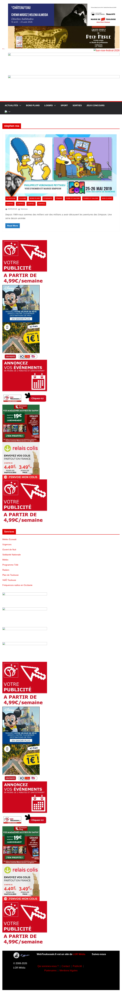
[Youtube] (96, 974)
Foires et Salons (90, 198)
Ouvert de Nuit (9, 549)
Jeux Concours (95, 105)
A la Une (22, 198)
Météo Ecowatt (9, 539)
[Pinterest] (100, 983)
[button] (19, 105)
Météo (5, 559)
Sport (64, 105)
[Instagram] (104, 965)
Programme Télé (10, 565)
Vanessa (24, 209)
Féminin (59, 198)
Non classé (107, 198)
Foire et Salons (73, 198)
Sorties (77, 105)
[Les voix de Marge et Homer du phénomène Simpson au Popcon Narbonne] (61, 165)
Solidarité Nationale (11, 554)
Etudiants (48, 198)
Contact (66, 966)
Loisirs (48, 105)
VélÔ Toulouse (9, 580)
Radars (5, 570)
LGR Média (79, 954)
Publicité (77, 966)
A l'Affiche (11, 198)
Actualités (11, 105)
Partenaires (50, 970)
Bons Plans (33, 105)
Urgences (6, 544)
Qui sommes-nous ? (48, 966)
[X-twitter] (104, 974)
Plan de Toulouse (10, 575)
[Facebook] (96, 965)
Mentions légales (69, 970)
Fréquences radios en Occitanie (17, 585)
